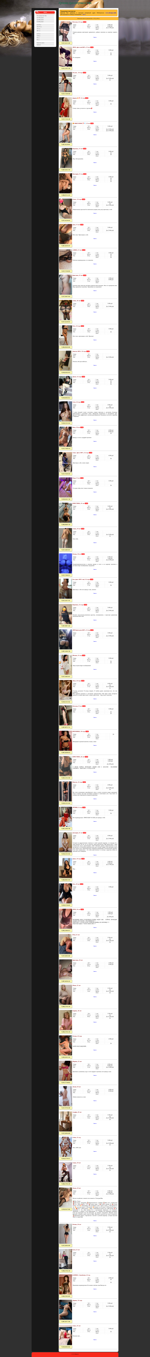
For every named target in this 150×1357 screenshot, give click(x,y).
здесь (84, 14)
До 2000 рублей (40, 19)
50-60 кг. (38, 35)
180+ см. (38, 30)
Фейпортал (76, 1354)
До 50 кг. (39, 33)
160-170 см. (39, 26)
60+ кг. (38, 37)
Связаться (39, 44)
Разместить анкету (40, 42)
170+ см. (38, 28)
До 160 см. (39, 24)
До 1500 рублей (40, 17)
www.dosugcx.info (110, 13)
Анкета (95, 37)
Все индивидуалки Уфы (42, 15)
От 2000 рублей (40, 21)
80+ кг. (38, 39)
